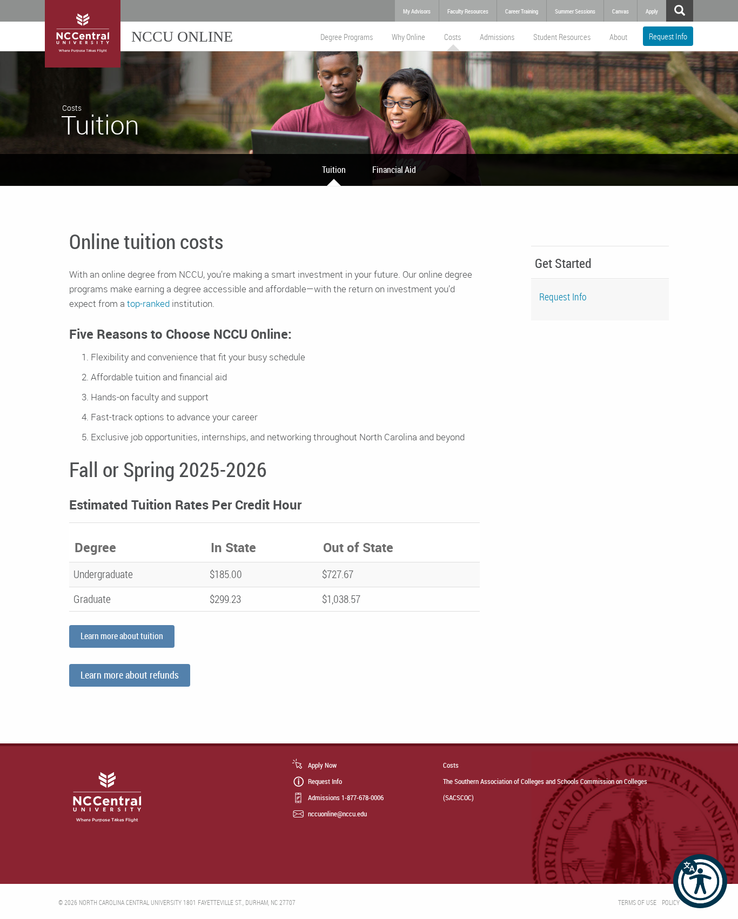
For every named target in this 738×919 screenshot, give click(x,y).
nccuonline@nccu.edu (337, 814)
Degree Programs (346, 36)
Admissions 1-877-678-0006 (346, 797)
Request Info (668, 36)
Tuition (334, 170)
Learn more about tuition (121, 636)
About (618, 36)
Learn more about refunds (129, 674)
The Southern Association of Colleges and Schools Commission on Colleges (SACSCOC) (545, 789)
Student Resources (562, 36)
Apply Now (322, 765)
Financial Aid (394, 170)
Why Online (408, 36)
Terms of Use (637, 902)
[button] (700, 881)
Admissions (497, 36)
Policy (671, 902)
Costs (452, 36)
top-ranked (148, 303)
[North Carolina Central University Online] (82, 34)
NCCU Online (182, 36)
